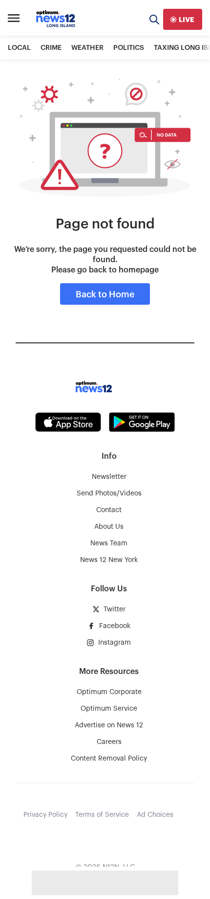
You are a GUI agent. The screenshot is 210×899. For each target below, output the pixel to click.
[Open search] (154, 19)
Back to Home (105, 294)
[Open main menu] (14, 19)
